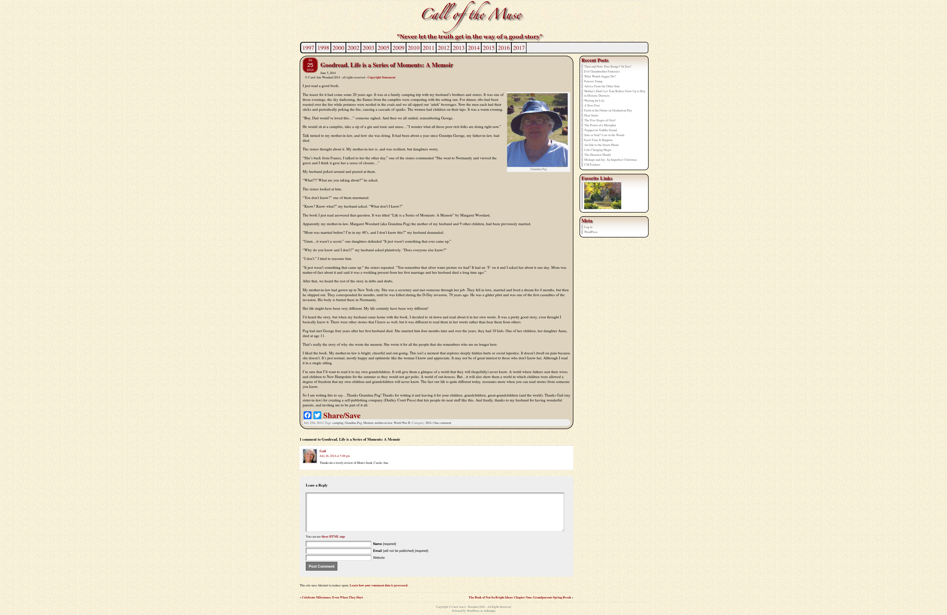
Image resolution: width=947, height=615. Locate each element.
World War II (402, 422)
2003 (368, 48)
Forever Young (593, 81)
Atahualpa (489, 611)
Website (379, 558)
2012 (444, 48)
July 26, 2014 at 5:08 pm (335, 455)
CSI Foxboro (592, 164)
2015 (489, 48)
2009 (398, 48)
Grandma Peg (353, 422)
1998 (323, 48)
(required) (384, 544)
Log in (588, 227)
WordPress (591, 232)
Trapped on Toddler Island (600, 130)
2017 (519, 48)
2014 (474, 48)
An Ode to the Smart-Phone (601, 145)
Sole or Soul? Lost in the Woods (604, 135)
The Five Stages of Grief (599, 120)
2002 (353, 48)
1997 (308, 48)
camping (337, 422)
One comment (442, 422)
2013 (459, 48)
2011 (429, 48)
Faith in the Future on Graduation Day (608, 110)
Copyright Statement (381, 77)
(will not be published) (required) (400, 551)
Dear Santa (591, 115)
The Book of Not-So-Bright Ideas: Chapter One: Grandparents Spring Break (520, 597)
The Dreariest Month (597, 154)
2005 (383, 48)
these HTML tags (333, 536)
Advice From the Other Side (602, 86)
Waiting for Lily (594, 100)
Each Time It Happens (598, 140)
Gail (323, 450)
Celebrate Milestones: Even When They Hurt (332, 597)
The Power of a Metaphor (600, 125)
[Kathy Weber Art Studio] (602, 208)
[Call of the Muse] (473, 21)
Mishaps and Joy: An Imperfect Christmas (610, 159)
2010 (413, 48)
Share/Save (342, 415)
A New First (592, 105)
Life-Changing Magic (598, 149)
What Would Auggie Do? (600, 76)
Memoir (368, 422)
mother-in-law (383, 422)
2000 (338, 48)
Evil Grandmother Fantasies (602, 71)
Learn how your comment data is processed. (379, 585)
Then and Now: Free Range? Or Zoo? (607, 66)
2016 (504, 48)
